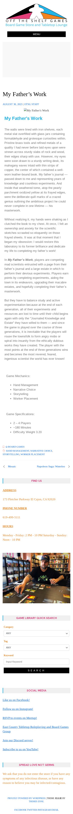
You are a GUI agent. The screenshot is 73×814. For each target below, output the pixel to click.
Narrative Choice (41, 450)
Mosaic (12, 466)
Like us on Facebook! (16, 700)
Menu (36, 34)
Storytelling (11, 454)
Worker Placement (33, 454)
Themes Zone (36, 801)
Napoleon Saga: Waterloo (51, 466)
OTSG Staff (31, 104)
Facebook (20, 810)
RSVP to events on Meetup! (20, 718)
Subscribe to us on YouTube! (20, 749)
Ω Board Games (15, 446)
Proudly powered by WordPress (27, 798)
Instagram (44, 810)
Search (36, 670)
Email (55, 810)
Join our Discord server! (18, 740)
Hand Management (17, 450)
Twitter (32, 810)
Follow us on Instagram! (18, 709)
